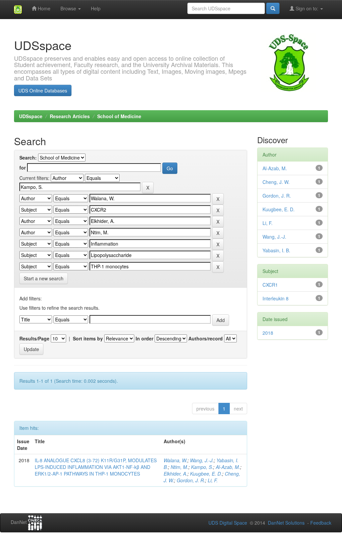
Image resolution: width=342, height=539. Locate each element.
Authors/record (205, 338)
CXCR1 (270, 284)
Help (96, 8)
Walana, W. (175, 460)
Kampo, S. (202, 467)
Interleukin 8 (276, 298)
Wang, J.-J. (202, 460)
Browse (68, 8)
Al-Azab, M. (228, 467)
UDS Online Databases (42, 90)
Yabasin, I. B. (276, 250)
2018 (268, 332)
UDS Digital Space (228, 522)
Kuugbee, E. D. (206, 473)
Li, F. (213, 480)
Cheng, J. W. (276, 182)
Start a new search (43, 278)
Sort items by (88, 338)
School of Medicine (119, 116)
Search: (28, 157)
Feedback (320, 522)
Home (43, 8)
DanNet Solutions (286, 522)
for (22, 167)
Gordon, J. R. (191, 480)
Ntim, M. (179, 467)
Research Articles (70, 116)
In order (144, 338)
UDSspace (30, 116)
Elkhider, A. (175, 473)
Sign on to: (307, 8)
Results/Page (34, 338)
